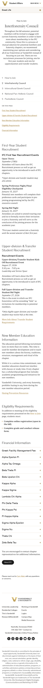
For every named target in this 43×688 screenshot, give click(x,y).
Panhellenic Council (14, 99)
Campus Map (27, 617)
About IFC (8, 562)
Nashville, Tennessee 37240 (21, 627)
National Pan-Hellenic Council (19, 94)
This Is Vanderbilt (8, 613)
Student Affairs (16, 3)
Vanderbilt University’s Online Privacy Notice (21, 633)
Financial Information (10, 130)
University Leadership (10, 607)
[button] (35, 3)
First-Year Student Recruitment (14, 111)
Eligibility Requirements (11, 125)
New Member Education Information (15, 120)
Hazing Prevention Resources (15, 393)
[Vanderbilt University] (5, 3)
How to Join (10, 78)
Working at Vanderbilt (30, 607)
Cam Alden (21, 576)
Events (24, 610)
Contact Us (27, 630)
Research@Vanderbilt (10, 617)
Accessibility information (31, 673)
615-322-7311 (16, 630)
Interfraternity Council (15, 83)
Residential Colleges (9, 610)
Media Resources (28, 620)
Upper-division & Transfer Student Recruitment (19, 116)
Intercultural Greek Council (17, 89)
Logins (24, 613)
